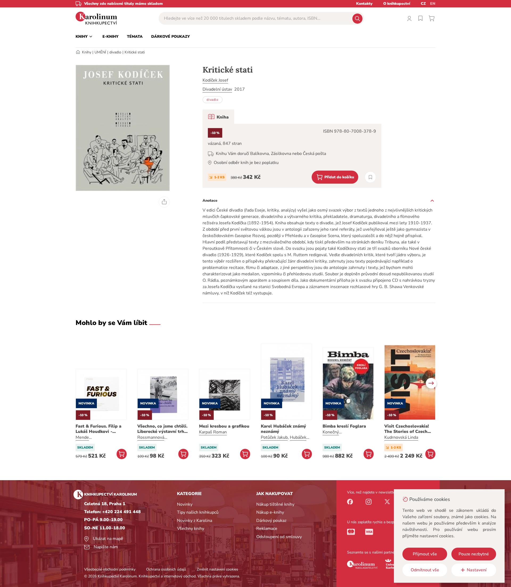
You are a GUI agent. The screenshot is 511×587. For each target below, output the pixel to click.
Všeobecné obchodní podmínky (109, 569)
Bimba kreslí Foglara (344, 426)
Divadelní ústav (217, 89)
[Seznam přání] (420, 18)
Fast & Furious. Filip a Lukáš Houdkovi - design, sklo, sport (98, 429)
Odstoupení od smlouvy (279, 537)
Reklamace (266, 528)
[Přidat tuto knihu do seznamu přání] (370, 177)
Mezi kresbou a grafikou (224, 426)
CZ (423, 3)
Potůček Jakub (274, 437)
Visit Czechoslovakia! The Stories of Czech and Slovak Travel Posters (406, 429)
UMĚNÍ (100, 52)
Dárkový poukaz (271, 520)
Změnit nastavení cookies (217, 569)
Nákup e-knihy (270, 512)
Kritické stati (135, 52)
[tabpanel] (292, 156)
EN (432, 3)
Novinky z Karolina (194, 520)
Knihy (86, 52)
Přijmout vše (425, 554)
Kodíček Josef (215, 80)
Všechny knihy (190, 528)
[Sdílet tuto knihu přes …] (164, 202)
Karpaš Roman (213, 432)
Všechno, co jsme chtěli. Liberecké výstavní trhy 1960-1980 (162, 429)
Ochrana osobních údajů (166, 569)
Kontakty (364, 3)
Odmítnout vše (425, 570)
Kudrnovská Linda (401, 437)
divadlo (115, 52)
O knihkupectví (396, 3)
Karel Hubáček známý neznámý (283, 429)
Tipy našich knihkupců (198, 512)
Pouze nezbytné (474, 554)
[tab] (218, 116)
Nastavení (477, 570)
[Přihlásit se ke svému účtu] (409, 18)
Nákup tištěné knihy (275, 504)
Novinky (184, 504)
